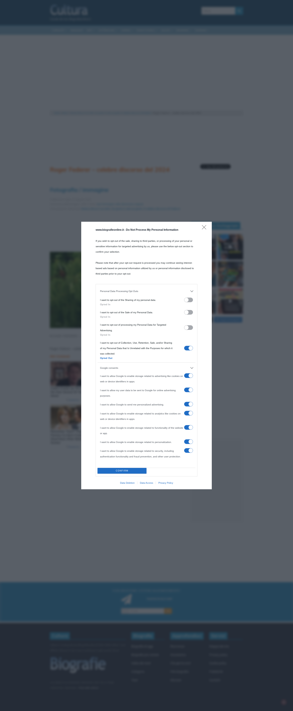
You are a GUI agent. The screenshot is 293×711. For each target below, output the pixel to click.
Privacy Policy (165, 482)
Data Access (146, 482)
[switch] (188, 300)
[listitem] (146, 291)
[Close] (205, 228)
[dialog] (146, 355)
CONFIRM (122, 470)
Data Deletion (127, 482)
